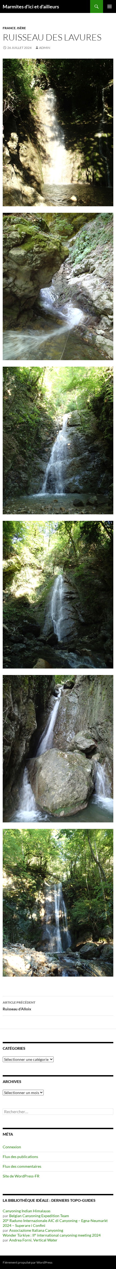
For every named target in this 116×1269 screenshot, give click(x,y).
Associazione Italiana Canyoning (36, 1230)
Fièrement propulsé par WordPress (27, 1262)
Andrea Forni (20, 1240)
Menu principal (109, 6)
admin (44, 48)
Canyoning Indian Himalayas (26, 1211)
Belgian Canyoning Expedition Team (39, 1215)
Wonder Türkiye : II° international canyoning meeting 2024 (52, 1235)
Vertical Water (45, 1240)
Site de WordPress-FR (21, 1176)
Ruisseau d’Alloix (19, 1005)
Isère (21, 28)
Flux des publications (20, 1156)
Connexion (12, 1147)
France (9, 28)
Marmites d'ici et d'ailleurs (31, 6)
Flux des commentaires (22, 1166)
